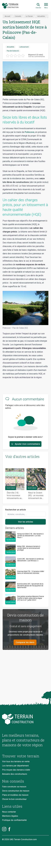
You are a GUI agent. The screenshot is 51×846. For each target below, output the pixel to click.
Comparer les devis (25, 642)
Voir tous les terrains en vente (16, 761)
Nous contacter (9, 812)
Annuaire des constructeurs (14, 774)
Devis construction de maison (15, 791)
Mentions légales (10, 816)
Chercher (38, 7)
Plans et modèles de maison (15, 795)
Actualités (10, 47)
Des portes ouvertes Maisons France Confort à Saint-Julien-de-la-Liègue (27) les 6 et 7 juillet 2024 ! (30, 598)
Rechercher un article (15, 509)
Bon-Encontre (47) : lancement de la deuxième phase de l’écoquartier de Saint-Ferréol (30, 585)
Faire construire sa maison (14, 786)
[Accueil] (10, 6)
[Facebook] (9, 829)
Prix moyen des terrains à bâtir (16, 770)
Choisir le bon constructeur (14, 799)
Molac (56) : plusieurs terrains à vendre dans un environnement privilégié (28, 548)
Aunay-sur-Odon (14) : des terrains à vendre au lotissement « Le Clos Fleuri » (30, 535)
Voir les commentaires (36, 56)
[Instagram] (4, 829)
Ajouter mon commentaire (27, 444)
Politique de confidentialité (14, 820)
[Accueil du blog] (25, 719)
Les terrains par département (15, 765)
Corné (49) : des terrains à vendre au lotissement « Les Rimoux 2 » (30, 560)
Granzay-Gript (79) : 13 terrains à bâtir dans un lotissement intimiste (30, 572)
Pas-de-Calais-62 (13, 51)
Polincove (29, 132)
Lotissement (24, 47)
